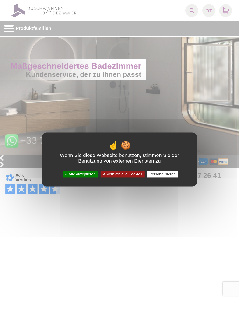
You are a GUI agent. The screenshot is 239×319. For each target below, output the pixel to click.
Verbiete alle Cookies (124, 174)
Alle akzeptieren (81, 174)
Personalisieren (162, 174)
